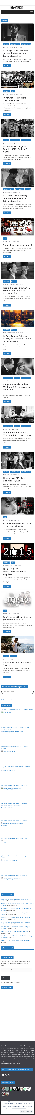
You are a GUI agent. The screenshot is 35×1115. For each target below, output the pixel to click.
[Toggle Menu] (31, 12)
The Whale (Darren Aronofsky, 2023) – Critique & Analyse (17, 709)
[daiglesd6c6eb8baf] (7, 1088)
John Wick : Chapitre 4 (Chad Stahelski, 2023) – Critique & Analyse (17, 857)
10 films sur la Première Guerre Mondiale (14, 99)
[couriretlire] (7, 1094)
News (5, 517)
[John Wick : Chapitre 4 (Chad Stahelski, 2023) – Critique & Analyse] (12, 865)
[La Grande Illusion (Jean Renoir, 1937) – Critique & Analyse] (17, 128)
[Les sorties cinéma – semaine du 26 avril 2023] (12, 883)
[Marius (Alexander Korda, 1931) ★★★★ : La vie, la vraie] (17, 414)
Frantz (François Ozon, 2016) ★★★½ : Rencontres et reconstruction (16, 290)
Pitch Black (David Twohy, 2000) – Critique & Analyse (15, 940)
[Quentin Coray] (14, 1088)
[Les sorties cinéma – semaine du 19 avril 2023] (12, 828)
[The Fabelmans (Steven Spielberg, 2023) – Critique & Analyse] (12, 776)
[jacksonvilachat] (18, 1088)
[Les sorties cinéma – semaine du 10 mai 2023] (12, 846)
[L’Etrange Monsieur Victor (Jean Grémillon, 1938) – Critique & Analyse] (17, 32)
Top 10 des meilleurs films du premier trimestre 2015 (17, 618)
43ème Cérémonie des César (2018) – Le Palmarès (17, 525)
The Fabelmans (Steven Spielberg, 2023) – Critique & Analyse (15, 767)
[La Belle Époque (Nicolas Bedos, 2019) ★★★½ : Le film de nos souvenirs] (17, 318)
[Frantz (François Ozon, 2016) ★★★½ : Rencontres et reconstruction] (17, 270)
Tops (13, 91)
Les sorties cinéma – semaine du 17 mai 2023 (14, 785)
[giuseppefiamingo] (3, 1088)
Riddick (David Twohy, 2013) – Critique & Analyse (14, 931)
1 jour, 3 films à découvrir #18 (17, 245)
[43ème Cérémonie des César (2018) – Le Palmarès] (17, 506)
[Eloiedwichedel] (3, 1094)
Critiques (6, 44)
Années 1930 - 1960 (15, 44)
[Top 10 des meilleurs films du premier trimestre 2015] (17, 599)
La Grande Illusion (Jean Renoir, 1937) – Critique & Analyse (15, 149)
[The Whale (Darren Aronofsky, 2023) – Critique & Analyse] (12, 717)
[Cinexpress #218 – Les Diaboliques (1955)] (17, 460)
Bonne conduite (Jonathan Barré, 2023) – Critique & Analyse (15, 747)
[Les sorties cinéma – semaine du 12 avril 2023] (12, 811)
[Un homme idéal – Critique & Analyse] (17, 644)
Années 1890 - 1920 (19, 189)
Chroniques (7, 91)
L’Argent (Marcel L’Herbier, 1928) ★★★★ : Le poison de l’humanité (16, 387)
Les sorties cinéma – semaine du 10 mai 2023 (14, 838)
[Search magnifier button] (31, 691)
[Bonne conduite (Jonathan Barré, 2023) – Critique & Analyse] (12, 756)
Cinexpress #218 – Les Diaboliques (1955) (14, 479)
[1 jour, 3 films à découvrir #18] (17, 227)
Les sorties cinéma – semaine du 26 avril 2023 (14, 875)
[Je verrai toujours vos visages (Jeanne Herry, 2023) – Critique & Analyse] (12, 737)
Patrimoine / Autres (26, 44)
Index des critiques (8, 700)
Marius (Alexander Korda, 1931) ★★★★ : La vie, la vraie (17, 434)
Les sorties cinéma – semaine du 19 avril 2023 (14, 821)
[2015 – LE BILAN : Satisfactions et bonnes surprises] (17, 551)
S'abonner (6, 978)
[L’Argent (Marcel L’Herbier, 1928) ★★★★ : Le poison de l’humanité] (17, 366)
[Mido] (11, 1088)
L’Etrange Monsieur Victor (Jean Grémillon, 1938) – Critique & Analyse (15, 53)
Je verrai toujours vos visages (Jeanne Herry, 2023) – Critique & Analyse (15, 728)
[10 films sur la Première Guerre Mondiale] (17, 80)
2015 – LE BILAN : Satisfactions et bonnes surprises (14, 572)
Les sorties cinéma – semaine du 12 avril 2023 (14, 803)
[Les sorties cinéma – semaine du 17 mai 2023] (12, 793)
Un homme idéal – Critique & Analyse (17, 663)
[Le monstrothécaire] (29, 1088)
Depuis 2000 (6, 281)
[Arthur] (22, 1088)
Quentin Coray (19, 47)
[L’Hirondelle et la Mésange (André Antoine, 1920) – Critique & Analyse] (17, 177)
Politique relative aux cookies (19, 1108)
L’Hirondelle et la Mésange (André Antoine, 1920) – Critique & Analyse (16, 198)
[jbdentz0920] (25, 1088)
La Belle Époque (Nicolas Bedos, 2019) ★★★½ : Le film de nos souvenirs (17, 339)
